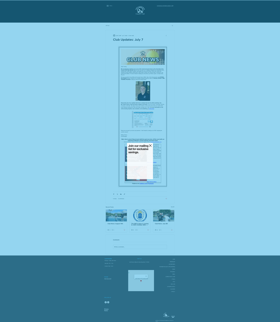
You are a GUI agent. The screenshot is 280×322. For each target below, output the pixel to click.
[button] (150, 145)
